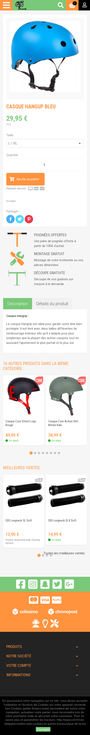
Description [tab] (17, 303)
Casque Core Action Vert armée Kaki (63, 423)
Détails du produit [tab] (52, 303)
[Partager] (10, 219)
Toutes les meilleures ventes (64, 553)
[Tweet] (19, 219)
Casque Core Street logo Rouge (20, 423)
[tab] (31, 453)
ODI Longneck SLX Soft (62, 520)
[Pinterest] (29, 219)
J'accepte (43, 729)
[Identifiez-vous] (84, 5)
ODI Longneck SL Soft (18, 520)
